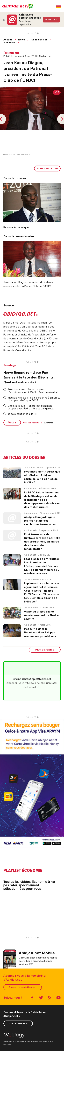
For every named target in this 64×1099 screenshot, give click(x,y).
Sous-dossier (39, 40)
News (21, 40)
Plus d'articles (44, 649)
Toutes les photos (47, 168)
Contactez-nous (18, 1023)
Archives (48, 423)
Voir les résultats (32, 423)
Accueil (7, 40)
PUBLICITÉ (31, 33)
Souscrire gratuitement (22, 987)
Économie (9, 42)
